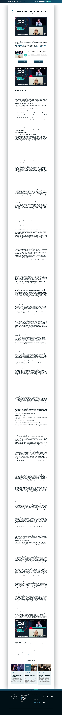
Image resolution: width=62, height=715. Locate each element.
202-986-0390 (24, 698)
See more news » (48, 686)
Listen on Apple (38, 61)
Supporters (35, 699)
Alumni (33, 697)
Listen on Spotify (22, 61)
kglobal (45, 45)
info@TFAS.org (23, 699)
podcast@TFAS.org (39, 46)
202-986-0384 (24, 697)
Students (34, 696)
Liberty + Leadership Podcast (20, 45)
